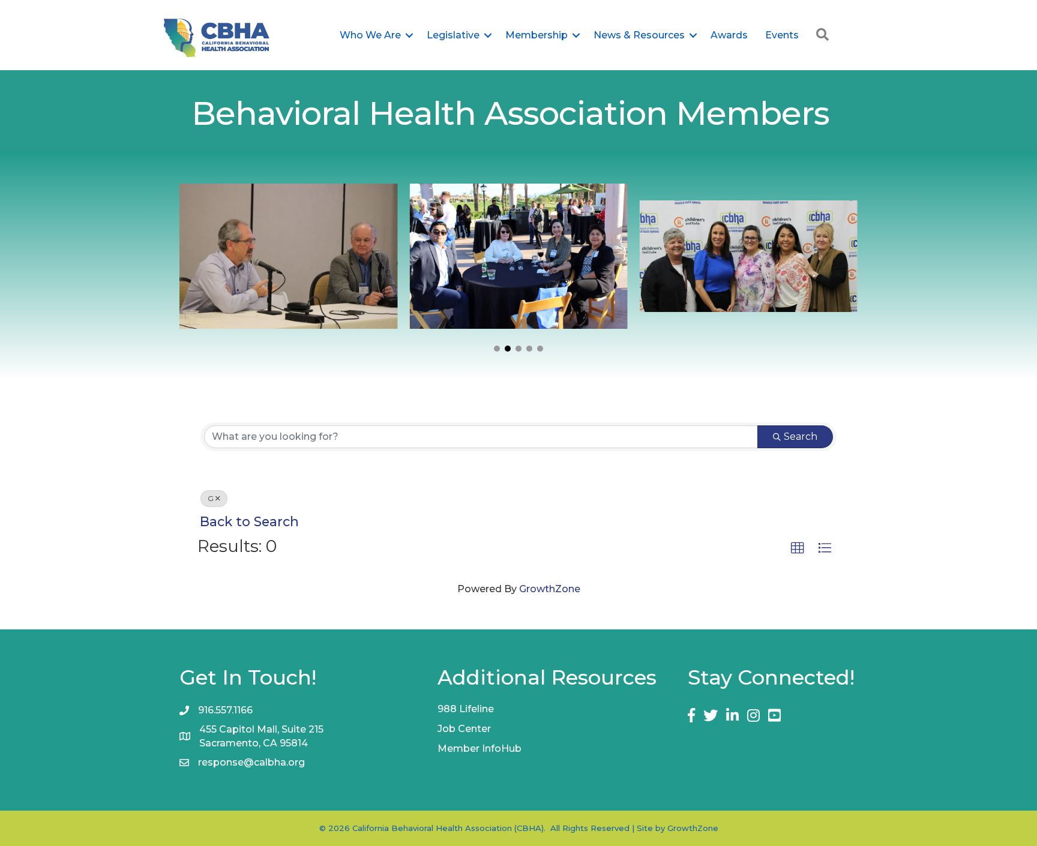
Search (800, 436)
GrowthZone (549, 589)
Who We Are (370, 35)
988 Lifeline (465, 709)
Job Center (464, 728)
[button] (497, 349)
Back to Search (249, 521)
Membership (536, 35)
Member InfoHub (479, 748)
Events (782, 35)
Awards (729, 35)
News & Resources (639, 35)
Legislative (453, 35)
